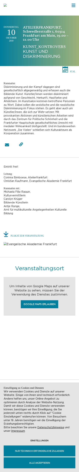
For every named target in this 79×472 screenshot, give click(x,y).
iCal (72, 71)
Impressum (18, 430)
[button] (7, 145)
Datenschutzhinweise (50, 427)
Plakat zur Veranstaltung (27, 236)
